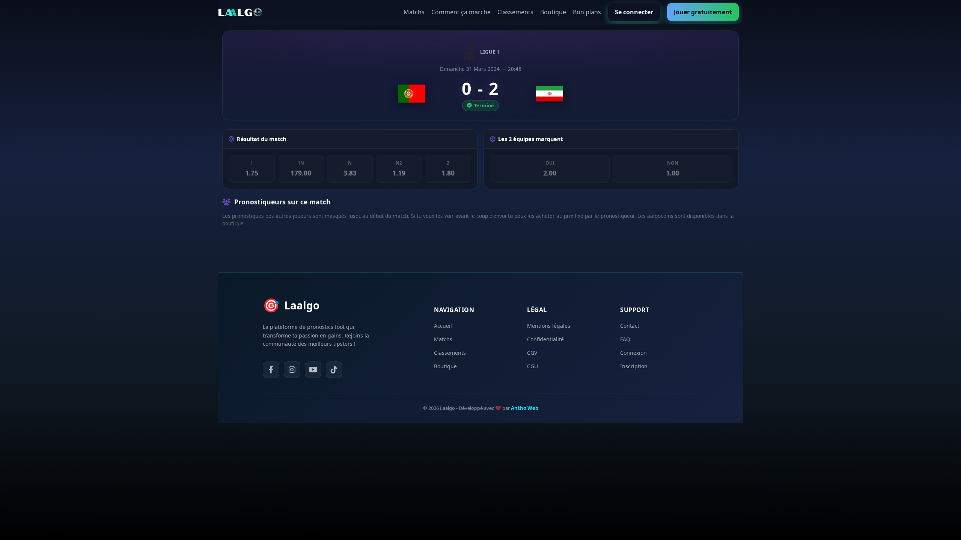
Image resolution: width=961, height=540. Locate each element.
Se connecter (634, 12)
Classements (515, 12)
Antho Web (524, 408)
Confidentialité (545, 339)
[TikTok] (334, 370)
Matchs (414, 12)
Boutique (553, 12)
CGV (532, 352)
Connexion (633, 352)
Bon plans (587, 12)
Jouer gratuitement (703, 12)
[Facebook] (271, 370)
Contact (629, 325)
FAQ (625, 339)
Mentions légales (548, 325)
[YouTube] (313, 370)
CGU (532, 366)
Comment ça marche (461, 12)
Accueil (443, 325)
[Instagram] (292, 370)
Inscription (634, 366)
